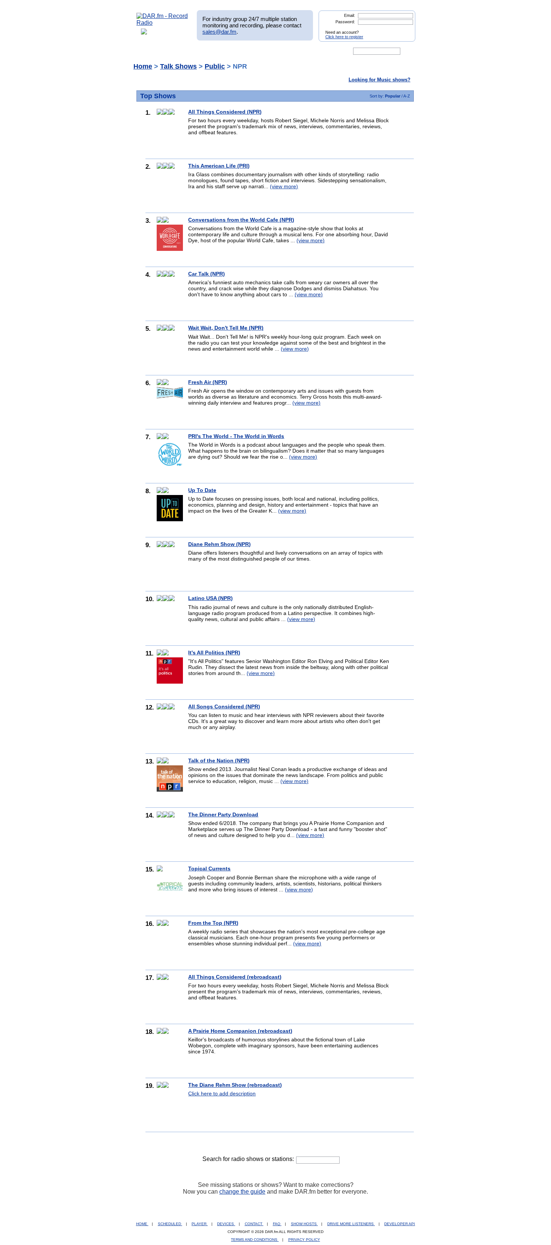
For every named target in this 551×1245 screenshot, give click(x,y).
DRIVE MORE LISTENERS (351, 1224)
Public (215, 66)
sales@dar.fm (219, 31)
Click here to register (344, 36)
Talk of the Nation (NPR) (219, 761)
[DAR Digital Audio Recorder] (149, 51)
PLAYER (200, 1224)
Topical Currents (209, 869)
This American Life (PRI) (219, 166)
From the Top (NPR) (213, 923)
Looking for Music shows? (379, 79)
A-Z (406, 96)
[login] (403, 29)
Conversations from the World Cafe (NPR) (241, 220)
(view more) (284, 186)
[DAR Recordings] (186, 51)
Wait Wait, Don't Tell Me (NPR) (226, 328)
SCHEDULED (170, 1224)
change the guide (242, 1191)
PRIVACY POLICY (304, 1240)
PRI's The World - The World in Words (236, 436)
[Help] (253, 51)
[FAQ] (282, 51)
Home (142, 66)
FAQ (277, 1224)
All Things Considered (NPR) (225, 112)
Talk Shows (178, 66)
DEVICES (226, 1224)
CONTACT (254, 1224)
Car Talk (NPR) (206, 274)
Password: (345, 22)
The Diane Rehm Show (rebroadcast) (235, 1085)
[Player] (222, 51)
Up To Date (202, 490)
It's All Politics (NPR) (214, 653)
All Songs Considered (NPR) (224, 707)
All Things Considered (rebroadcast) (234, 977)
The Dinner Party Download (223, 815)
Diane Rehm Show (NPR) (219, 544)
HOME (142, 1224)
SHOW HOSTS (304, 1224)
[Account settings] (312, 51)
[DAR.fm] (162, 23)
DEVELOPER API (399, 1224)
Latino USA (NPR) (210, 598)
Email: (349, 15)
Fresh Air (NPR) (207, 382)
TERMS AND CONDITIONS (254, 1240)
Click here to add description (222, 1093)
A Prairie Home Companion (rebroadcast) (240, 1031)
